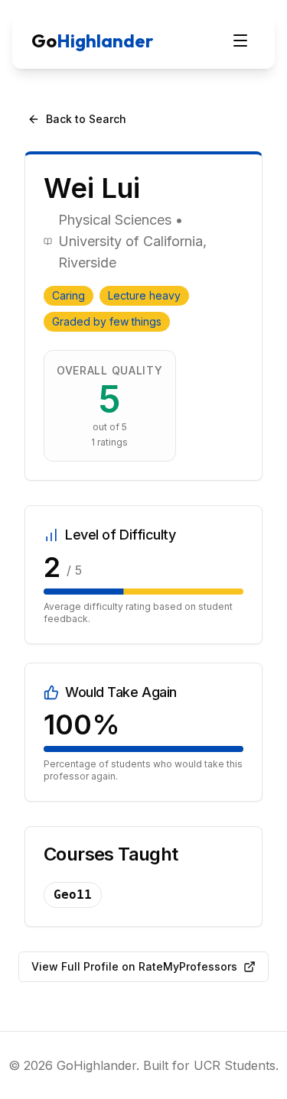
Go (92, 40)
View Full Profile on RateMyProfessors (134, 966)
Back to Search (86, 118)
